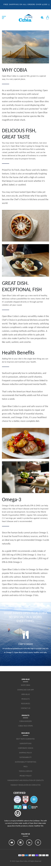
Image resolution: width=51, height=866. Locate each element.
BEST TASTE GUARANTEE (25, 739)
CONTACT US (25, 708)
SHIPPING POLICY (25, 753)
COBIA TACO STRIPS (25, 726)
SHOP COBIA (25, 685)
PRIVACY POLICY (26, 776)
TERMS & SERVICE (25, 771)
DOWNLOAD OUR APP (25, 690)
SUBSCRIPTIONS (25, 744)
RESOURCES (25, 704)
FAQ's (25, 767)
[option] (25, 643)
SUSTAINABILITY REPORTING (25, 762)
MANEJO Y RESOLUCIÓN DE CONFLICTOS (25, 785)
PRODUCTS (25, 699)
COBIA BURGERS (25, 721)
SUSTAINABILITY (25, 757)
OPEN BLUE (25, 694)
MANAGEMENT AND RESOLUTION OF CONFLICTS (25, 780)
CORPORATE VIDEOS (25, 748)
